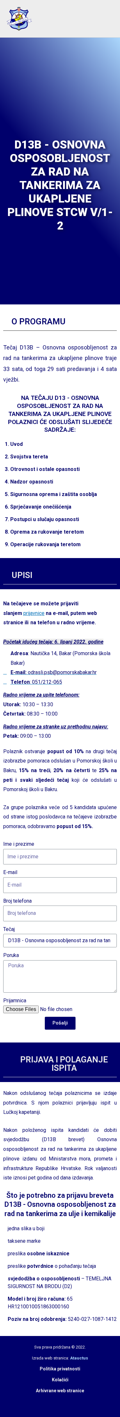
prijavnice (33, 613)
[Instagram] (65, 1401)
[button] (97, 18)
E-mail (10, 872)
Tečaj (9, 929)
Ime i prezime (18, 844)
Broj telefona (17, 901)
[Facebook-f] (55, 1401)
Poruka (11, 955)
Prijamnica (14, 1000)
